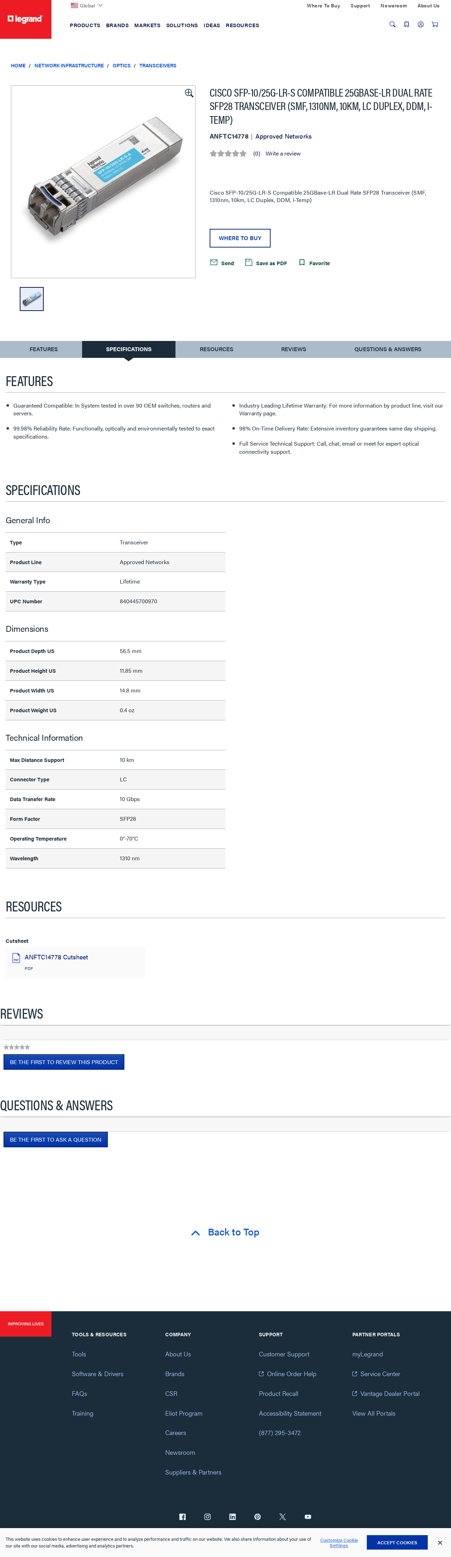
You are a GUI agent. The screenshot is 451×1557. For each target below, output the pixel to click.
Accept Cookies (397, 1542)
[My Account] (421, 24)
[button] (188, 92)
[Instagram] (207, 1518)
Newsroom (180, 1452)
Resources (216, 349)
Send (227, 262)
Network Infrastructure (69, 65)
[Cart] (435, 24)
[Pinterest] (257, 1518)
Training (82, 1413)
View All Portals (373, 1413)
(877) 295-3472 (280, 1432)
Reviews (293, 349)
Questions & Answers (387, 349)
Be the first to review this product (67, 1064)
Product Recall (278, 1393)
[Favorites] (407, 24)
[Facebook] (182, 1518)
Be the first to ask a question (55, 1139)
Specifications (129, 349)
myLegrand (367, 1353)
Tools (79, 1353)
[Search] (392, 24)
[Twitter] (282, 1518)
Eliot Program (184, 1413)
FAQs (79, 1393)
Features (43, 350)
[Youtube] (308, 1518)
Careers (175, 1432)
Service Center (380, 1373)
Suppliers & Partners (193, 1471)
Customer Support (284, 1353)
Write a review (283, 153)
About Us (178, 1353)
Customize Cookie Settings (339, 1543)
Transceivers (158, 65)
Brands (174, 1373)
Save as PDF (271, 262)
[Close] (440, 1543)
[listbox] (103, 181)
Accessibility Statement (290, 1413)
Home (18, 65)
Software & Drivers (97, 1373)
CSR (171, 1393)
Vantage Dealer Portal (390, 1393)
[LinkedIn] (232, 1518)
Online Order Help (291, 1373)
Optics (122, 65)
